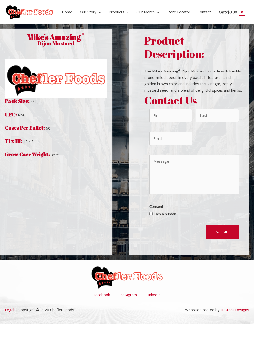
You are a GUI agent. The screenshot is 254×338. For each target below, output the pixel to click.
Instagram (128, 294)
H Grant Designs (235, 309)
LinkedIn (153, 294)
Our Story (88, 11)
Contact (204, 11)
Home (67, 11)
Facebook (102, 294)
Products (116, 11)
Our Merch (145, 11)
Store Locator (178, 11)
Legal (9, 309)
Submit (222, 231)
